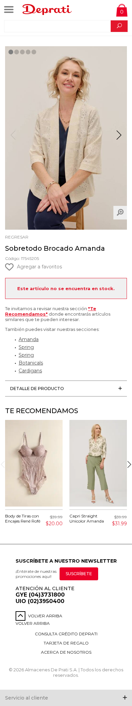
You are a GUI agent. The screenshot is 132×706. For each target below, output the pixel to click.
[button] (119, 137)
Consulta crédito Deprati (66, 633)
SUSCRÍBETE (79, 573)
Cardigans (30, 371)
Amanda (29, 339)
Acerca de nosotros (66, 652)
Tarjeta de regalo (66, 643)
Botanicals (31, 363)
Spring (26, 347)
